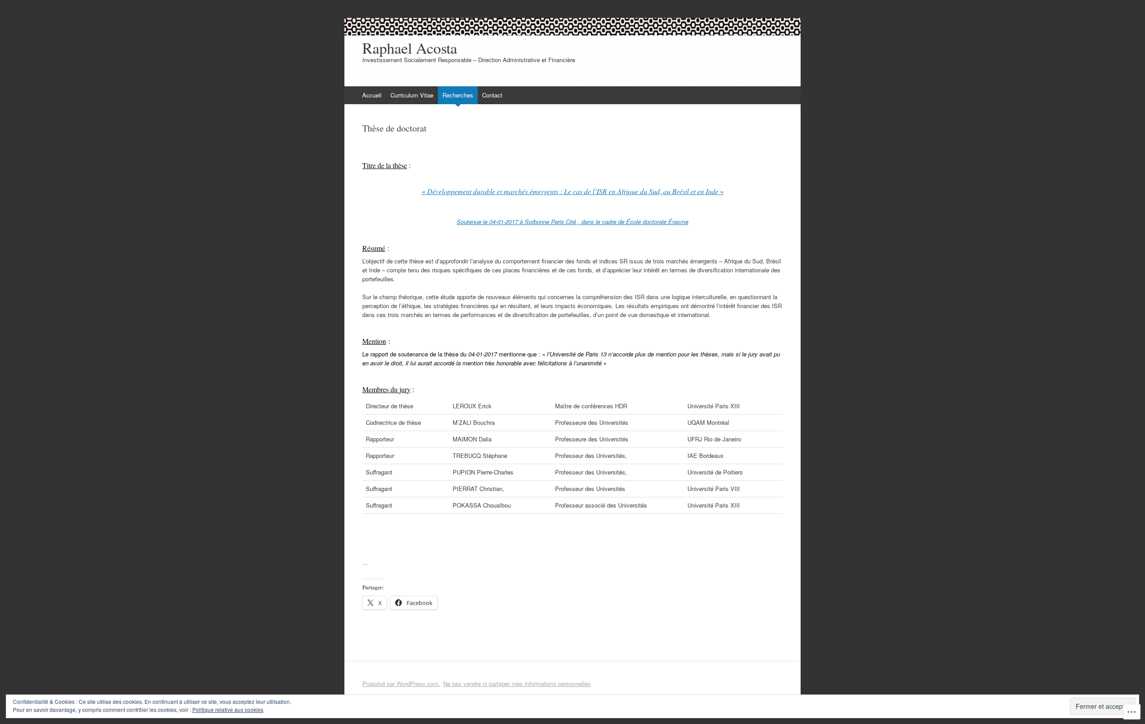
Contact (492, 95)
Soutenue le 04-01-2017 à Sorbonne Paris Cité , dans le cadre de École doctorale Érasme (572, 221)
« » (573, 191)
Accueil (372, 95)
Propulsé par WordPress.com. (401, 683)
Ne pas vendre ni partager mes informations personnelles (517, 683)
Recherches (457, 95)
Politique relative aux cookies (227, 709)
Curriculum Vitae (411, 95)
